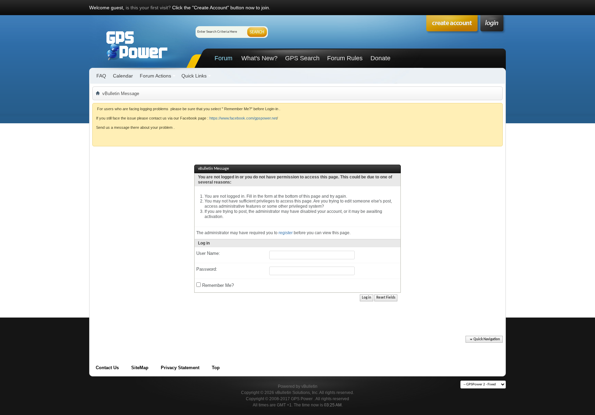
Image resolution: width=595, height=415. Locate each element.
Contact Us (107, 367)
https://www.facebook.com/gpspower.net (243, 118)
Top (216, 367)
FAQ (101, 76)
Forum (223, 58)
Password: (206, 269)
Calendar (123, 76)
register (286, 232)
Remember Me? (217, 285)
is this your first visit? (148, 7)
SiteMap (139, 367)
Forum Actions (155, 76)
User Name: (208, 253)
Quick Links (194, 76)
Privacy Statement (180, 367)
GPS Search (302, 58)
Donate (380, 58)
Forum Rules (345, 58)
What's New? (259, 58)
